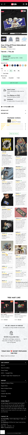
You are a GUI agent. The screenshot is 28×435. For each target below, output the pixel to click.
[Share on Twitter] (4, 107)
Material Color (4, 63)
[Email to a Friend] (6, 107)
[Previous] (3, 22)
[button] (2, 65)
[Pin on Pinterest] (8, 107)
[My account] (24, 4)
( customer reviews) (11, 49)
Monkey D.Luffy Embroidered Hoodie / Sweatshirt (7, 316)
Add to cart (14, 83)
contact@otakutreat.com (9, 427)
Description (4, 113)
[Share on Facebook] (3, 107)
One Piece (14, 43)
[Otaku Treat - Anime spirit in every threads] (14, 4)
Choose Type (4, 75)
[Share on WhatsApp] (1, 107)
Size (2, 68)
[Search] (4, 4)
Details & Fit (4, 110)
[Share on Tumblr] (11, 107)
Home (2, 43)
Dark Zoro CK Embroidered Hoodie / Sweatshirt (20, 316)
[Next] (25, 22)
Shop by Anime (7, 43)
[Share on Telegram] (12, 107)
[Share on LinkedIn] (9, 107)
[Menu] (2, 4)
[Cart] (26, 4)
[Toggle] (25, 110)
